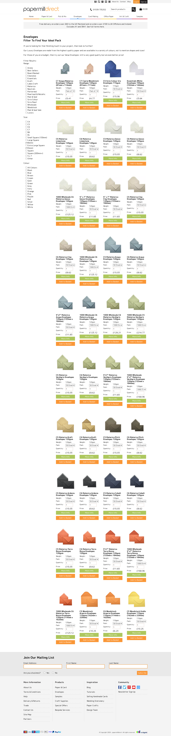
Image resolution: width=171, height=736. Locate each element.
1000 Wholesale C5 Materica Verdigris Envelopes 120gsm (136, 317)
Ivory (30, 188)
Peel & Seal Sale (34, 110)
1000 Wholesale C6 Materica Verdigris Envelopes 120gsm (112, 317)
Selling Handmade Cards (97, 696)
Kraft (30, 81)
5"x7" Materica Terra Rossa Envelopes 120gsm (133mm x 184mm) (111, 552)
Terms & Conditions (32, 692)
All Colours (32, 167)
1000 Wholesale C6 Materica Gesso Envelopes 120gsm (65, 199)
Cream (30, 178)
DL (29, 135)
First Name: (71, 663)
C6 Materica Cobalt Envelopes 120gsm (136, 494)
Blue (29, 173)
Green (30, 183)
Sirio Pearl (32, 102)
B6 (29, 132)
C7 (29, 129)
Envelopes (78, 16)
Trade (26, 705)
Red (29, 199)
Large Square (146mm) (32, 141)
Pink (29, 194)
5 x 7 (30, 156)
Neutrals (31, 89)
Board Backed (33, 73)
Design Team (92, 710)
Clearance (32, 75)
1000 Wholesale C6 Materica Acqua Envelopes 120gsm (88, 317)
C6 (29, 127)
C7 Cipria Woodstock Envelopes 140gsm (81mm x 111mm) (89, 83)
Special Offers (61, 705)
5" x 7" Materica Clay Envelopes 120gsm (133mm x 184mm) (111, 200)
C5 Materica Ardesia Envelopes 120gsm (65, 494)
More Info (65, 102)
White (30, 207)
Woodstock (32, 107)
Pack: (58, 91)
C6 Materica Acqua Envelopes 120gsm (135, 258)
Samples (139, 16)
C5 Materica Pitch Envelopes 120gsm (111, 438)
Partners (27, 719)
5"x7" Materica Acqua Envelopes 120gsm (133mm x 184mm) (64, 318)
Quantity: (59, 94)
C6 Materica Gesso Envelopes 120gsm (135, 140)
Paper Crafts (92, 705)
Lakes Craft (33, 83)
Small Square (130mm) (37, 137)
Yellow (30, 204)
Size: (26, 117)
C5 (29, 124)
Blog (89, 687)
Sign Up (143, 2)
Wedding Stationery (95, 701)
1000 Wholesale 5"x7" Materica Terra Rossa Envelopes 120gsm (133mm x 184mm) (135, 553)
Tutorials (91, 692)
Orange (31, 191)
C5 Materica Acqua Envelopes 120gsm (111, 258)
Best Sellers (33, 70)
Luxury (31, 112)
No (56, 673)
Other (30, 158)
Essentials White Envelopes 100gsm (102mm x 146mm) (135, 83)
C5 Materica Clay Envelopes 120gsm (135, 198)
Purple (30, 196)
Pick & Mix (62, 16)
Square (31, 150)
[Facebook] (120, 687)
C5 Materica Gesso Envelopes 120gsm (111, 140)
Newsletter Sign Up (126, 691)
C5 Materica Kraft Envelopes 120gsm (64, 438)
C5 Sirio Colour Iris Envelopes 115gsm (112, 82)
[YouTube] (134, 687)
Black (30, 170)
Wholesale (32, 104)
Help (26, 696)
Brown (30, 175)
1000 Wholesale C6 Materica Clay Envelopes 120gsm (88, 259)
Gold (30, 180)
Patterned (32, 91)
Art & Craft (124, 16)
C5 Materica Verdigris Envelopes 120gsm (65, 377)
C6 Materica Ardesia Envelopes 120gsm (89, 494)
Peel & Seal (32, 97)
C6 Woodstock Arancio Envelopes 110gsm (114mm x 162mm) (111, 614)
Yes (47, 673)
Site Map (27, 714)
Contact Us (28, 710)
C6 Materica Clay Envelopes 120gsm (64, 258)
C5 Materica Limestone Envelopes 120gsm (64, 141)
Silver (30, 202)
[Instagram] (138, 687)
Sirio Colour (33, 99)
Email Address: (30, 663)
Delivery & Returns (32, 701)
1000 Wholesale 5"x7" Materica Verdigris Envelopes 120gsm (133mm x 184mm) (136, 379)
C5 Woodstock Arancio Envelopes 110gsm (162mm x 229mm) (88, 614)
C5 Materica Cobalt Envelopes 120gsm (112, 494)
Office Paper (109, 16)
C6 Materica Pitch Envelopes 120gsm (135, 438)
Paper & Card (47, 16)
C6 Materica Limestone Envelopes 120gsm (88, 141)
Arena (30, 68)
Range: (26, 63)
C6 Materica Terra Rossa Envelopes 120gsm (88, 551)
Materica (31, 86)
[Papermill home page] (41, 10)
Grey (30, 186)
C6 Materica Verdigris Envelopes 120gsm (89, 377)
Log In (136, 2)
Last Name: (114, 663)
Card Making (93, 16)
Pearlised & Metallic (36, 94)
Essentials (32, 78)
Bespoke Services (62, 710)
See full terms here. (95, 26)
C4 (29, 121)
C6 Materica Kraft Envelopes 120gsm (88, 438)
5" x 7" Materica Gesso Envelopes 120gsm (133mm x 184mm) (88, 200)
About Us (28, 687)
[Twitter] (125, 687)
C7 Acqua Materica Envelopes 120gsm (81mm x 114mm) (64, 83)
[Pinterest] (130, 687)
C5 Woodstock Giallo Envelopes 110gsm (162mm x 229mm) (136, 613)
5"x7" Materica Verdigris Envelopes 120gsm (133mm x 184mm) (112, 378)
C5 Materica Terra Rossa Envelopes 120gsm (64, 551)
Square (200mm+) (35, 153)
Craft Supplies (61, 701)
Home (31, 16)
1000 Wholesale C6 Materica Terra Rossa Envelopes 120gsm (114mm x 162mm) (65, 615)
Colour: (27, 163)
